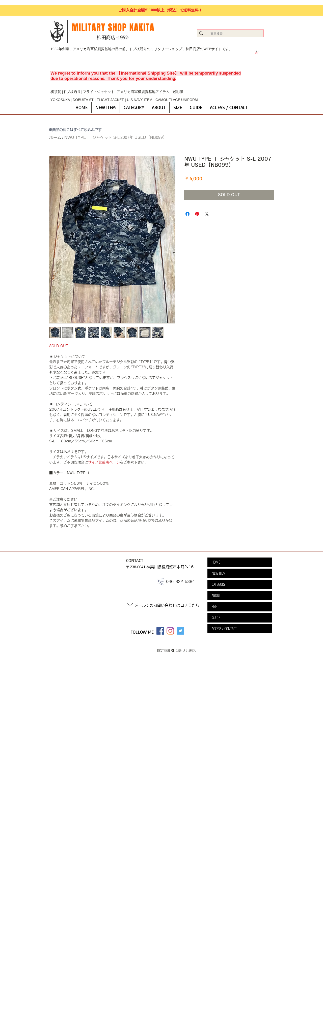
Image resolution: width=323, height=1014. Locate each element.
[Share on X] (207, 214)
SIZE (214, 606)
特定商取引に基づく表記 (176, 650)
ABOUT (216, 595)
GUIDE (216, 617)
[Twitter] (180, 631)
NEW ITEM (219, 573)
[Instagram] (170, 631)
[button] (256, 52)
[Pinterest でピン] (197, 214)
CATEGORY (218, 584)
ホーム (55, 137)
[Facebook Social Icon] (160, 631)
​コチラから (189, 605)
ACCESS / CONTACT (224, 628)
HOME (216, 562)
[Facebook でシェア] (187, 214)
